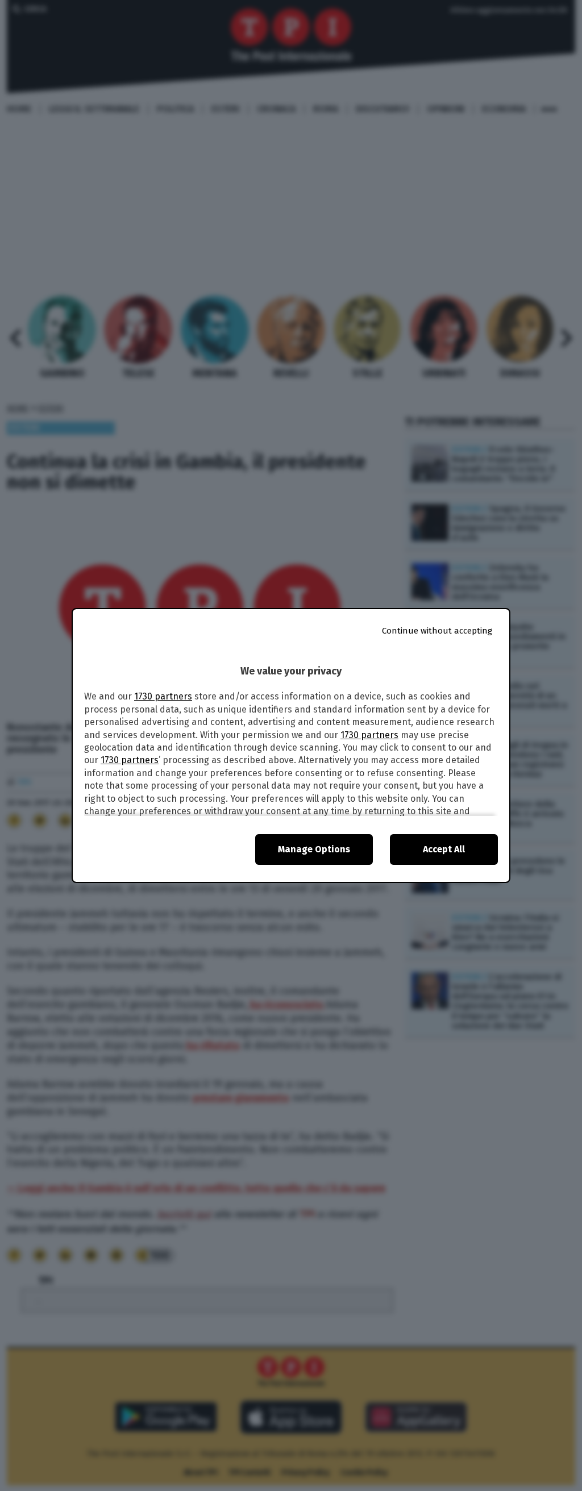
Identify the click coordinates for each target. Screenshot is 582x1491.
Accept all (444, 849)
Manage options (314, 849)
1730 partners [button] (163, 696)
